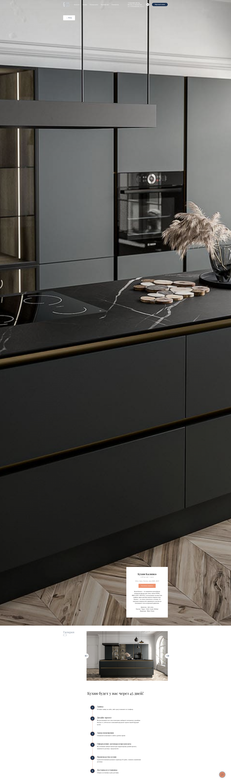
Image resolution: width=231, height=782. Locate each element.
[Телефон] (147, 4)
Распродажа (94, 4)
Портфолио (105, 4)
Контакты (115, 4)
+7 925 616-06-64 (134, 3)
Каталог (77, 4)
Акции (84, 4)
